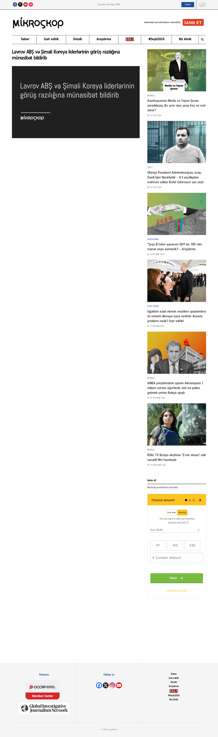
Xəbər (25, 39)
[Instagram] (112, 685)
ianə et (193, 22)
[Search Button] (202, 39)
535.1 (150, 167)
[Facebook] (99, 685)
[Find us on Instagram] (31, 4)
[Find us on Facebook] (15, 4)
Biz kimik (185, 39)
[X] (106, 685)
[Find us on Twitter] (20, 4)
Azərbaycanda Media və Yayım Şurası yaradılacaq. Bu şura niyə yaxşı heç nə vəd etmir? (176, 105)
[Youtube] (119, 685)
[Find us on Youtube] (25, 4)
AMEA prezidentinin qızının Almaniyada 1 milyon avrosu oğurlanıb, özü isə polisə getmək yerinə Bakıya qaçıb (175, 388)
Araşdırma (104, 39)
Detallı (77, 39)
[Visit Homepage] (38, 22)
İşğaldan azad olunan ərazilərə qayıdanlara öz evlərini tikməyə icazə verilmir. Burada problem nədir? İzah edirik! (176, 316)
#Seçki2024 (156, 39)
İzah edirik (51, 39)
